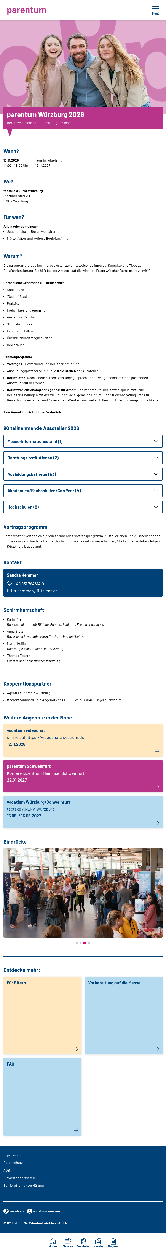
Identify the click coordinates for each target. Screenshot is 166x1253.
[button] (83, 441)
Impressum (12, 1155)
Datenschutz (13, 1162)
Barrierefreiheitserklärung (23, 1185)
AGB (6, 1170)
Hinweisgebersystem (19, 1178)
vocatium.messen (46, 1211)
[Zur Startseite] (35, 10)
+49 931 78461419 (29, 583)
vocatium (17, 1211)
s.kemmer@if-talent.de (36, 590)
